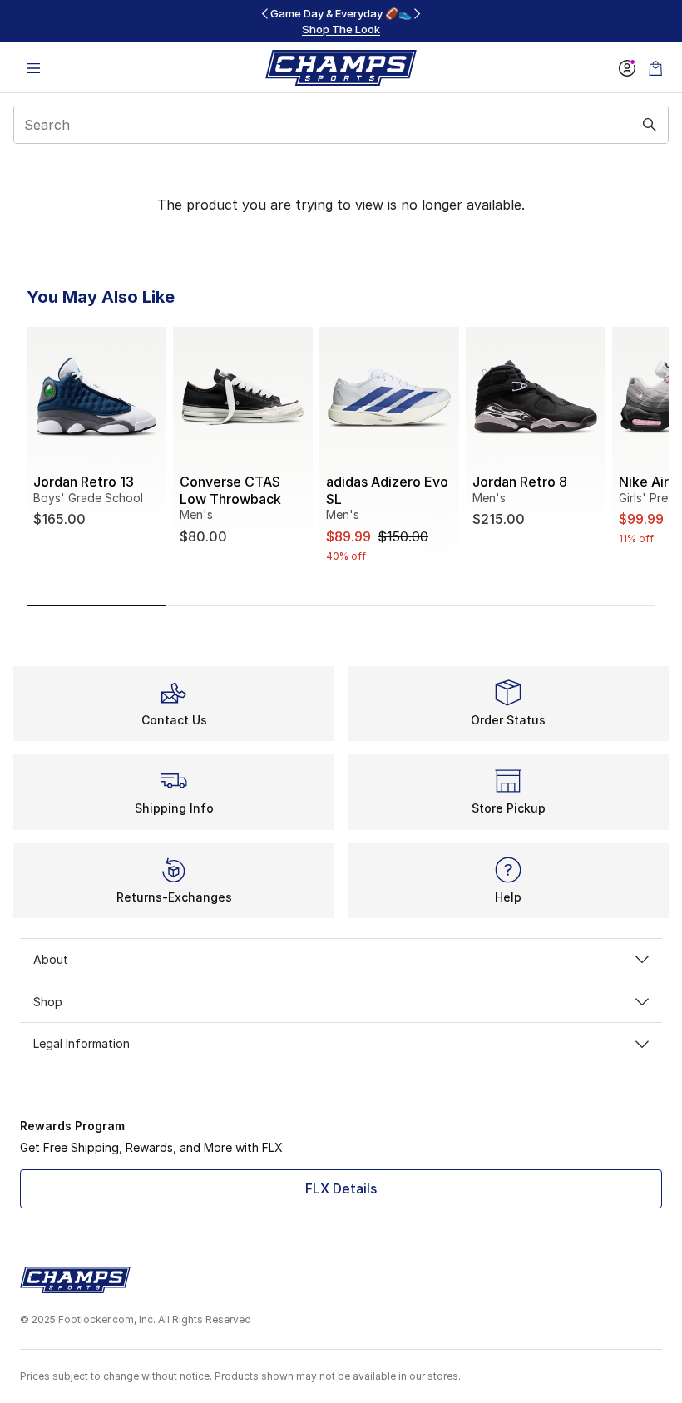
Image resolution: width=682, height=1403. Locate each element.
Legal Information (81, 1043)
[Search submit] (649, 124)
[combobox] (341, 124)
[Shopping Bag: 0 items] (655, 68)
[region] (341, 21)
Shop (47, 1002)
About (50, 959)
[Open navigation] (33, 68)
